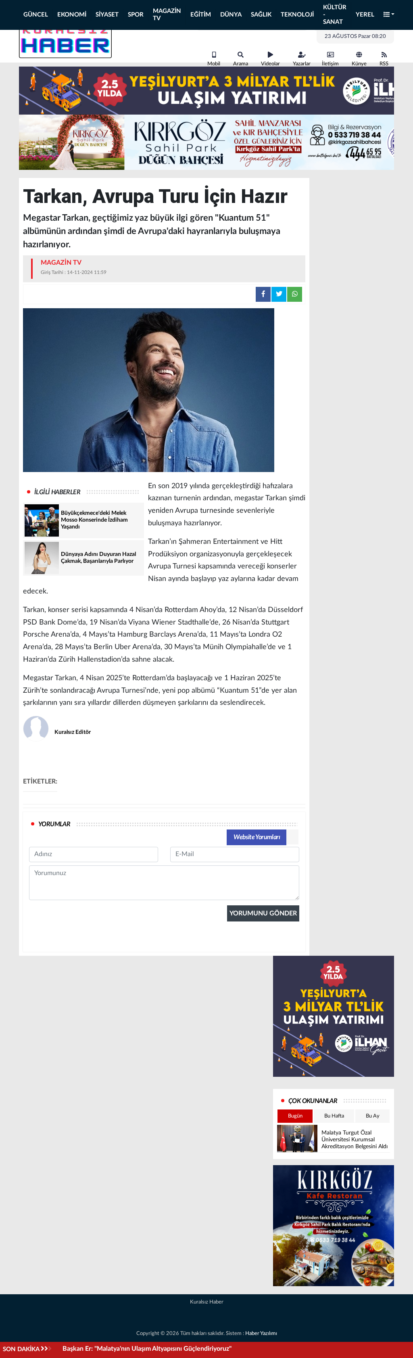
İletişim (330, 64)
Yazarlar (302, 64)
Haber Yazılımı (261, 1333)
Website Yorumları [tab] (257, 837)
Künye (359, 64)
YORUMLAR (54, 824)
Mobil (213, 64)
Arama (240, 64)
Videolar (270, 64)
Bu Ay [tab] (373, 1116)
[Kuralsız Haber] (65, 39)
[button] (389, 15)
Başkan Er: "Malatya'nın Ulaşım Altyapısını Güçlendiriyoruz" (147, 1348)
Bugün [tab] (295, 1116)
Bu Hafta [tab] (334, 1116)
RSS (384, 64)
